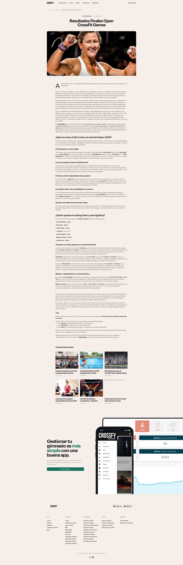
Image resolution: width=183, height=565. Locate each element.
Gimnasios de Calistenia (90, 536)
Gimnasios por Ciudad (108, 527)
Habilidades (68, 532)
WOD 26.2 (120, 126)
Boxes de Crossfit (88, 520)
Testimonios (86, 2)
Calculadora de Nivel (71, 536)
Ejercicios (68, 534)
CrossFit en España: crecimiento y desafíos (89, 400)
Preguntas (50, 525)
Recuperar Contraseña (126, 523)
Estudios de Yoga (88, 527)
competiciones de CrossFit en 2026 (95, 124)
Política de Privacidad (108, 523)
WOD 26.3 (58, 128)
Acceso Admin (124, 520)
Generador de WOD (70, 541)
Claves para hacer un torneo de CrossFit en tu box (115, 400)
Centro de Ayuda (106, 520)
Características (63, 2)
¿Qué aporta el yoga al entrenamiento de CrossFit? (66, 400)
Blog (53, 9)
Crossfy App (82, 337)
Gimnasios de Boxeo (89, 534)
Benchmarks (68, 529)
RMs (66, 527)
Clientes (77, 2)
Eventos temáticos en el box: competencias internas (66, 372)
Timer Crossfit (69, 525)
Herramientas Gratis (70, 523)
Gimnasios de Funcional (90, 529)
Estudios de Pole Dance (90, 541)
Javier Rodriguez (87, 16)
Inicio (48, 9)
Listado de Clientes (107, 525)
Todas (67, 520)
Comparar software (52, 527)
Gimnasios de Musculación (91, 525)
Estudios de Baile (88, 539)
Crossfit (57, 9)
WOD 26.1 (112, 126)
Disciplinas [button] (95, 2)
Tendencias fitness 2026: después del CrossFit (89, 372)
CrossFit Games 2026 (100, 126)
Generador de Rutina (71, 543)
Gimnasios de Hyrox (89, 532)
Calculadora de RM (70, 539)
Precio (71, 2)
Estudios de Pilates (88, 523)
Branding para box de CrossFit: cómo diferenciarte (116, 372)
